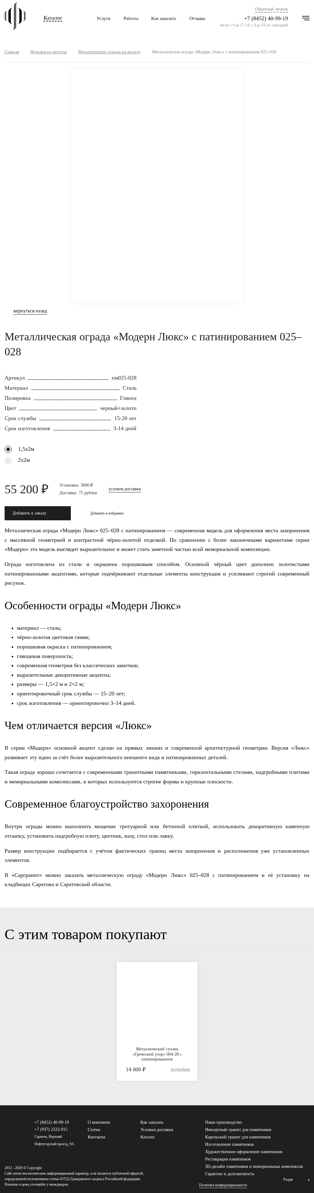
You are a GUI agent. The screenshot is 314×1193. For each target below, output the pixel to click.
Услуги (103, 18)
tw (299, 1125)
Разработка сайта (296, 1179)
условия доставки (125, 489)
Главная (12, 52)
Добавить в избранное (107, 513)
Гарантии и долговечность (229, 1174)
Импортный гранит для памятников (238, 1129)
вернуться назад (30, 310)
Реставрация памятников (228, 1159)
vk (292, 1125)
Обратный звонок (271, 9)
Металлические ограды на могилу (109, 52)
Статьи (94, 1129)
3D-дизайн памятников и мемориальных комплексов (254, 1166)
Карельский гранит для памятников (238, 1137)
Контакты (96, 1137)
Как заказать (163, 18)
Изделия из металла (48, 52)
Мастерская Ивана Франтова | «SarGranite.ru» (15, 18)
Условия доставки (156, 1129)
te (306, 1125)
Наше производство (223, 1122)
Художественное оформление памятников (243, 1151)
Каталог (53, 18)
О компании (99, 1122)
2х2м (24, 460)
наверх (300, 1179)
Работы (131, 18)
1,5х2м (26, 449)
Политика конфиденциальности (223, 1185)
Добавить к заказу (29, 513)
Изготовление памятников (229, 1144)
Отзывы (197, 18)
